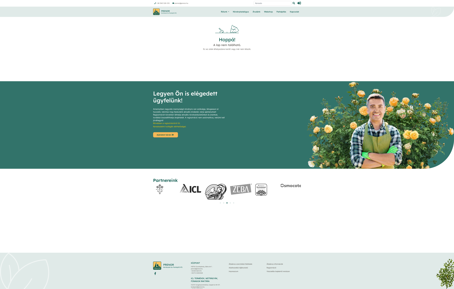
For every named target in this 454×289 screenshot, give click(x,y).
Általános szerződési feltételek (240, 264)
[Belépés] (299, 3)
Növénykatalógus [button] (241, 12)
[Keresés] (293, 3)
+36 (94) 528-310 (163, 3)
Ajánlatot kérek (164, 135)
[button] (220, 203)
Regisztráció (271, 268)
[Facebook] (155, 274)
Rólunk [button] (224, 12)
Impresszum (233, 271)
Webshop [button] (268, 12)
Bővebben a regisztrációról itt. (166, 123)
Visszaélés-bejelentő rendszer (278, 271)
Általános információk (275, 264)
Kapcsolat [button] (294, 12)
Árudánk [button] (256, 12)
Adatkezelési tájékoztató (238, 268)
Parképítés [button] (281, 12)
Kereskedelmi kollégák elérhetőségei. (169, 126)
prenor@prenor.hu (181, 3)
